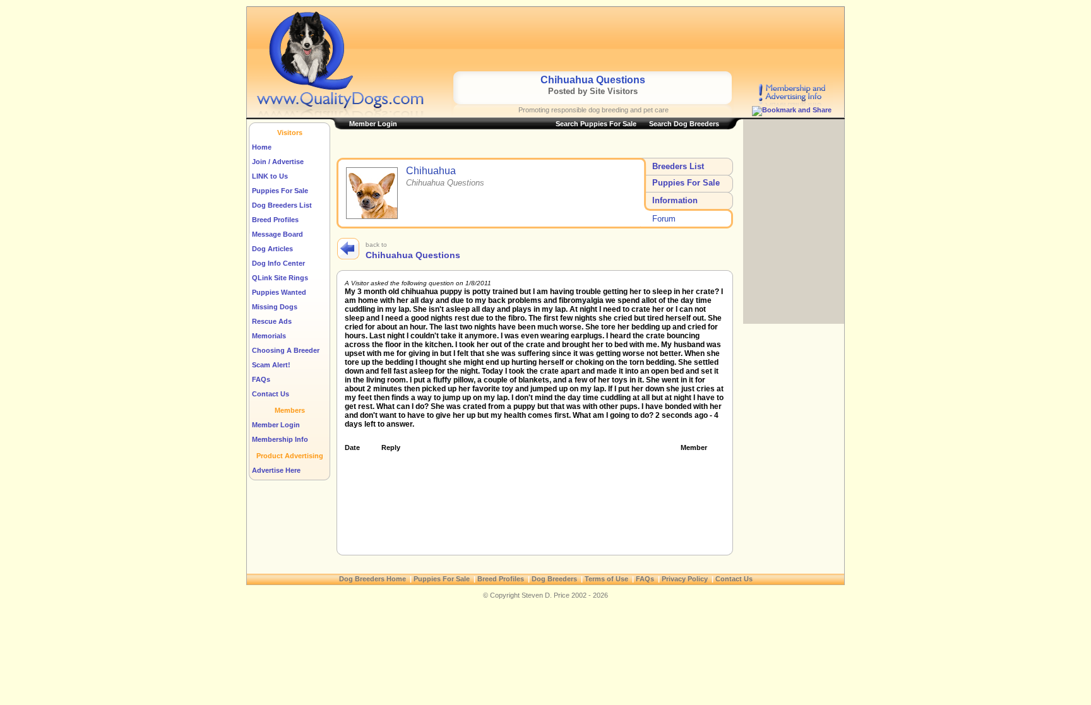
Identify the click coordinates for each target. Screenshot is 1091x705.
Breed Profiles (275, 219)
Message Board (277, 234)
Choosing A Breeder (285, 350)
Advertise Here (276, 470)
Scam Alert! (271, 365)
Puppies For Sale (280, 190)
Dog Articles (272, 248)
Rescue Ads (272, 321)
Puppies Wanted (279, 292)
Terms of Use (606, 579)
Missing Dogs (274, 307)
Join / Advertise (278, 161)
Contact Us (270, 394)
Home (261, 147)
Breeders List (678, 166)
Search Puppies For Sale (596, 123)
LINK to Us (270, 176)
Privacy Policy (685, 579)
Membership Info (280, 439)
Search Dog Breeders (684, 123)
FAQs (261, 379)
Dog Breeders (554, 579)
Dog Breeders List (282, 205)
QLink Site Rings (280, 277)
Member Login (276, 425)
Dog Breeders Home (372, 579)
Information (675, 200)
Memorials (269, 336)
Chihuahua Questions (413, 255)
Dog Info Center (278, 263)
